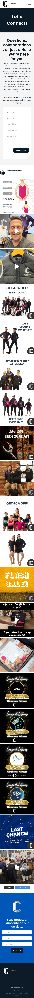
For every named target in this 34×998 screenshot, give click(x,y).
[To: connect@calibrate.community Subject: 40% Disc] (17, 408)
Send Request (21, 150)
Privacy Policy (23, 993)
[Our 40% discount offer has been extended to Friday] (17, 372)
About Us (16, 991)
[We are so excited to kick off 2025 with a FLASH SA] (17, 584)
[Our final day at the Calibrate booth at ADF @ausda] (17, 867)
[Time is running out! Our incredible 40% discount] (17, 302)
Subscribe (17, 950)
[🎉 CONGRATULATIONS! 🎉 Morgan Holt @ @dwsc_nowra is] (17, 690)
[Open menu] (29, 4)
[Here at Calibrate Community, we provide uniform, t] (17, 549)
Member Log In (11, 993)
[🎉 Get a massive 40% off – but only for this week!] (17, 478)
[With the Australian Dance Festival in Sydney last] (17, 832)
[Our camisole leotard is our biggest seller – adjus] (17, 196)
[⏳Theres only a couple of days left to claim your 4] (17, 443)
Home (9, 991)
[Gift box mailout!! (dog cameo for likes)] (17, 655)
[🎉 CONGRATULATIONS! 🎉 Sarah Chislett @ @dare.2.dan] (17, 796)
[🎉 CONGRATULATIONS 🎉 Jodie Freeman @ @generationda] (17, 761)
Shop (17, 996)
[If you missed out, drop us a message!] (17, 620)
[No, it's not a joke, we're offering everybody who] (17, 514)
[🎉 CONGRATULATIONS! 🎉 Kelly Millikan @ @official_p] (17, 726)
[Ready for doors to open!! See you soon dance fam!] (17, 231)
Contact (24, 991)
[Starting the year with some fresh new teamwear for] (17, 337)
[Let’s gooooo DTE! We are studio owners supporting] (17, 266)
